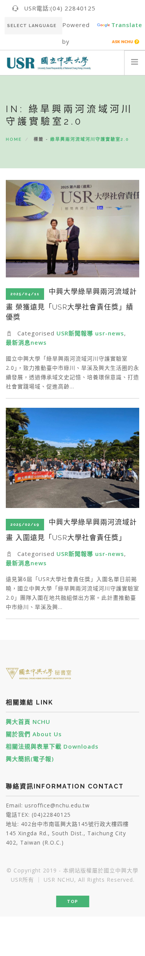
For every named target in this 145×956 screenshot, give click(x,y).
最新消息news (26, 342)
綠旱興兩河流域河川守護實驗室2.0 (89, 139)
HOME (14, 139)
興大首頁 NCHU (28, 721)
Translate (126, 25)
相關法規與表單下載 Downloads (52, 746)
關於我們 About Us (34, 734)
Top (72, 901)
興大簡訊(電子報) (30, 759)
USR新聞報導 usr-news (90, 333)
